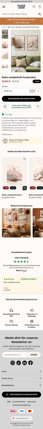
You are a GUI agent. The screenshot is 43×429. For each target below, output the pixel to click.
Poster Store (27, 423)
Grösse (5, 86)
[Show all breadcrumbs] (4, 27)
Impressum (31, 402)
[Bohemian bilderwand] (16, 222)
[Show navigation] (3, 6)
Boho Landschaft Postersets (28, 27)
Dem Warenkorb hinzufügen (21, 99)
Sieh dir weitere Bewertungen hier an (21, 299)
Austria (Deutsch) (22, 418)
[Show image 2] (5, 44)
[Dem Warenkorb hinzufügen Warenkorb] (25, 188)
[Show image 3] (5, 55)
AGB (8, 402)
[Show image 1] (5, 34)
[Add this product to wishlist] (38, 106)
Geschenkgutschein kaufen (23, 395)
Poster (12, 27)
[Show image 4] (5, 66)
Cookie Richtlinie (18, 402)
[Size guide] (5, 106)
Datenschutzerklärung (21, 405)
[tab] (34, 7)
